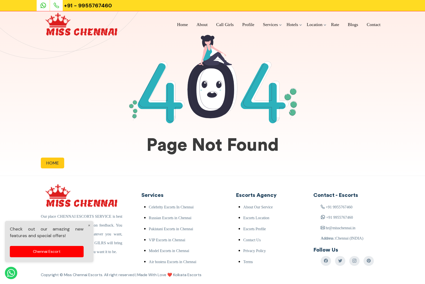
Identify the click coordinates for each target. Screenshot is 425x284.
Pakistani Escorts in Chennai (171, 229)
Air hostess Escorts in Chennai (172, 262)
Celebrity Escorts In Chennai (171, 207)
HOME (52, 163)
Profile (248, 24)
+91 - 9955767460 (88, 5)
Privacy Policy (254, 251)
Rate (335, 24)
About (202, 24)
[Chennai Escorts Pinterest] (369, 261)
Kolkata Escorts (187, 274)
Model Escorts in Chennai (169, 251)
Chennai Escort (47, 251)
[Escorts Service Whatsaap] (45, 5)
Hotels (292, 24)
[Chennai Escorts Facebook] (326, 261)
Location (314, 24)
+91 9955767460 (339, 207)
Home (182, 24)
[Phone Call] (57, 5)
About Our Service (258, 207)
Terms (248, 262)
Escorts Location (256, 218)
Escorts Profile (254, 229)
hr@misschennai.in (340, 228)
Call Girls (225, 24)
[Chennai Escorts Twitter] (340, 261)
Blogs (353, 24)
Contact (373, 24)
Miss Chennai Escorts (83, 274)
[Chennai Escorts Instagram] (354, 261)
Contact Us (252, 240)
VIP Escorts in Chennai (167, 240)
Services (270, 24)
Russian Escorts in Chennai (170, 218)
